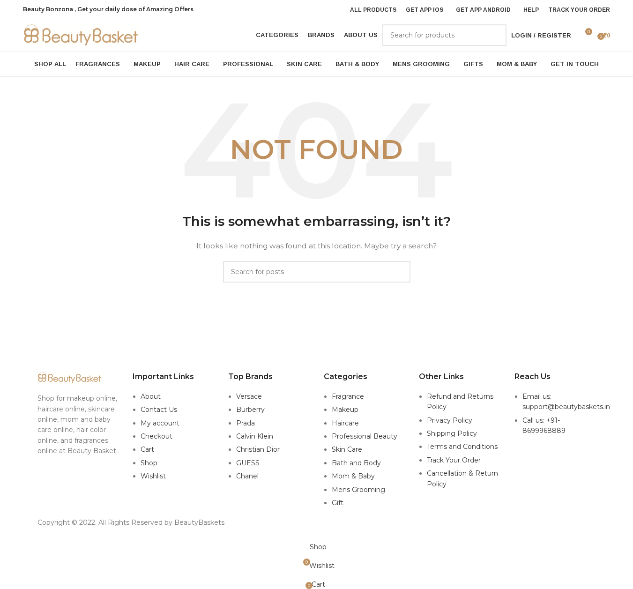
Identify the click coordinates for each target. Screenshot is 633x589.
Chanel (247, 476)
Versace (249, 396)
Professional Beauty (364, 436)
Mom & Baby (353, 476)
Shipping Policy (452, 433)
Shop (149, 463)
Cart (147, 449)
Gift (337, 503)
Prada (245, 423)
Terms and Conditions (462, 446)
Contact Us (159, 409)
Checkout (156, 436)
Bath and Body (356, 463)
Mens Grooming (358, 489)
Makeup (345, 409)
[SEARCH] (495, 35)
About (151, 396)
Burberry (250, 409)
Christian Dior (258, 449)
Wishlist (153, 476)
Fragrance (348, 396)
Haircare (345, 423)
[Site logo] (81, 34)
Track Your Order (454, 460)
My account (160, 423)
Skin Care (347, 449)
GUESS (248, 463)
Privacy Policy (449, 420)
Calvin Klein (254, 436)
